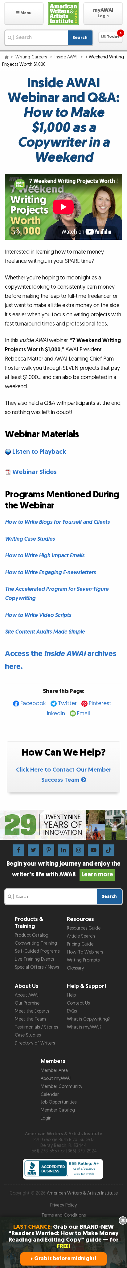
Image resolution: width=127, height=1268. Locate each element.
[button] (24, 13)
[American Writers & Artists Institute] (64, 13)
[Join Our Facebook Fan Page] (18, 850)
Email (83, 713)
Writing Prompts (83, 960)
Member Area (54, 1070)
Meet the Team (30, 1019)
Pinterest (100, 703)
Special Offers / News (37, 967)
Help (71, 995)
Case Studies (28, 1035)
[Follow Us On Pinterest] (48, 850)
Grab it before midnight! (65, 1258)
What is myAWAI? (84, 1027)
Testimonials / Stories (36, 1027)
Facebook (33, 703)
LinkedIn (54, 713)
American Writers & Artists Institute (82, 1193)
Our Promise (27, 1003)
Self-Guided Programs (37, 951)
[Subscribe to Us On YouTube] (93, 850)
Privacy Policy (63, 1205)
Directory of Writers (35, 1043)
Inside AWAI (67, 57)
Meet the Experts (32, 1011)
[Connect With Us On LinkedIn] (63, 850)
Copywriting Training (36, 943)
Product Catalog (31, 935)
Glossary (75, 968)
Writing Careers (31, 57)
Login (46, 1118)
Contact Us (78, 1003)
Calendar (50, 1094)
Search (80, 38)
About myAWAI (56, 1078)
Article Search (81, 936)
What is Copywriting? (88, 1019)
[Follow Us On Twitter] (33, 850)
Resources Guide (83, 928)
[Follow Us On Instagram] (78, 850)
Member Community (61, 1086)
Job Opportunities (58, 1102)
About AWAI (27, 995)
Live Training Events (34, 959)
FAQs (72, 1011)
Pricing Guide (80, 944)
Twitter (67, 703)
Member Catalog (58, 1110)
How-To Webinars (85, 952)
